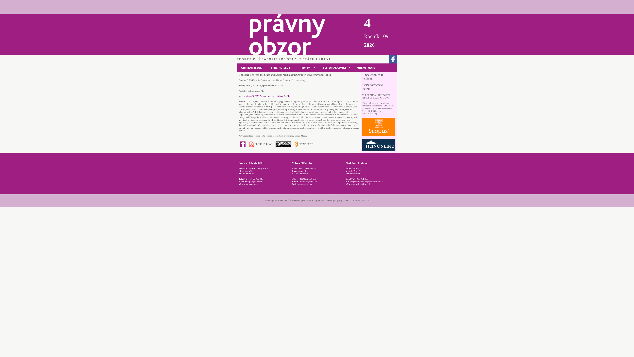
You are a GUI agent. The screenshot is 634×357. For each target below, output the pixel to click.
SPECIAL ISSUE (280, 68)
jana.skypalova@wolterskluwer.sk (368, 181)
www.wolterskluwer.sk (360, 184)
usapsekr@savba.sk (308, 181)
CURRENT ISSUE (251, 68)
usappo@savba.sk (254, 181)
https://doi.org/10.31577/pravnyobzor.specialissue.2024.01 (265, 96)
